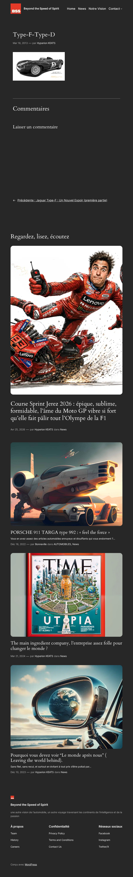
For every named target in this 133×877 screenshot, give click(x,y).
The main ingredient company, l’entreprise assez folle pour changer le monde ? (66, 646)
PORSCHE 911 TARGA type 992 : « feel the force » (60, 532)
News (63, 429)
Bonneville (41, 544)
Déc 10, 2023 (18, 772)
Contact (114, 8)
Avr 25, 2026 (18, 429)
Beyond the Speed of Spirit (41, 8)
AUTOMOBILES (62, 544)
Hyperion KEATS (46, 43)
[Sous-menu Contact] (121, 9)
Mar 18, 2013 (20, 43)
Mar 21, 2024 (18, 656)
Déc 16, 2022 (18, 544)
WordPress (31, 864)
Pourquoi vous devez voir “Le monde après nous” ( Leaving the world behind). (58, 758)
